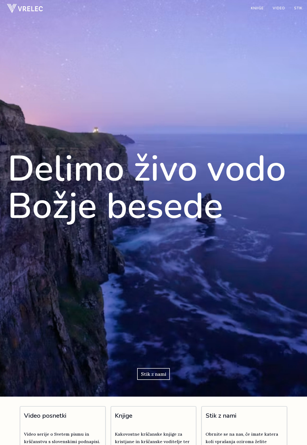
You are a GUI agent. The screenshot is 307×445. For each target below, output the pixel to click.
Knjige (257, 8)
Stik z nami (153, 374)
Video (279, 8)
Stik (298, 8)
